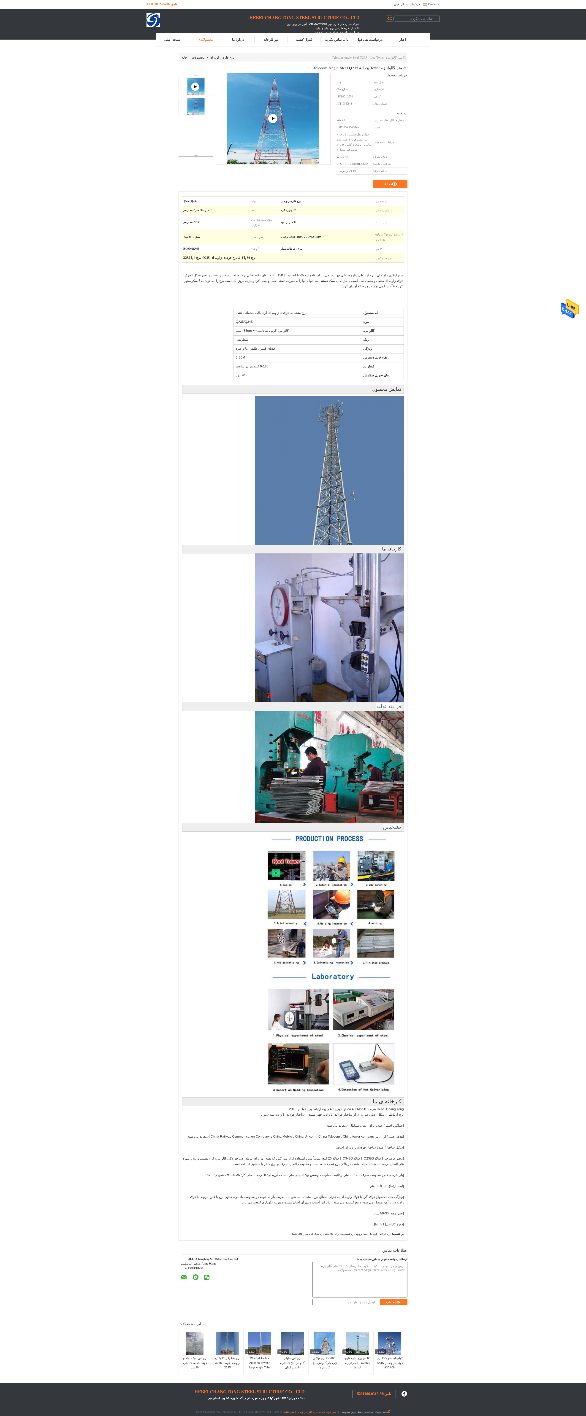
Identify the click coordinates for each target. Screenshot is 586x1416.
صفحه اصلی (172, 39)
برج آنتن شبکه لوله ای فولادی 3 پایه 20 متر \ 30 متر (194, 1363)
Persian (432, 4)
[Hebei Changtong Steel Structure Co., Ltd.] (171, 20)
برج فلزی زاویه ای (221, 57)
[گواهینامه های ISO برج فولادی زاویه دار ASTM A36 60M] (390, 1343)
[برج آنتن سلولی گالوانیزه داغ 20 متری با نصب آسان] (292, 1343)
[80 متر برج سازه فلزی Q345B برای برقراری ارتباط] (357, 1343)
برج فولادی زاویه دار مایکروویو (374, 1233)
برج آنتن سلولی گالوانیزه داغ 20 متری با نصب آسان (292, 1363)
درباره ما (238, 39)
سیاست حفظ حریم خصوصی (357, 1411)
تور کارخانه (270, 39)
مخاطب (387, 184)
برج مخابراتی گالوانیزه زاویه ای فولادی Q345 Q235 (227, 1363)
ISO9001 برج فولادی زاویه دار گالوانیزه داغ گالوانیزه (325, 1363)
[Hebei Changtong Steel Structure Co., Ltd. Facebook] (404, 1393)
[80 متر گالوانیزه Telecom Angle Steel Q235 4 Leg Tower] (196, 106)
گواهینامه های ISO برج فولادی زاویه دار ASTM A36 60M (390, 1363)
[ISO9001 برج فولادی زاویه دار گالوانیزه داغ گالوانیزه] (325, 1343)
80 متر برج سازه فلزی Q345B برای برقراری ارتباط (357, 1363)
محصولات (206, 39)
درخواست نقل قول (407, 4)
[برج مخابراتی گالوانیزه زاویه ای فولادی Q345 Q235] (227, 1343)
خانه (184, 57)
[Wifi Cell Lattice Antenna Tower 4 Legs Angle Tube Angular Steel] (260, 1343)
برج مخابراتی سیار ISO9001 (307, 1233)
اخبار (402, 39)
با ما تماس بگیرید (336, 39)
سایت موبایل (381, 1411)
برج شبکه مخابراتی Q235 (340, 1233)
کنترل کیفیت (304, 39)
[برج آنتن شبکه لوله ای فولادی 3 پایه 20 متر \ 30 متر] (195, 1343)
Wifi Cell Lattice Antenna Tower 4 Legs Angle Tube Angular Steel (259, 1365)
